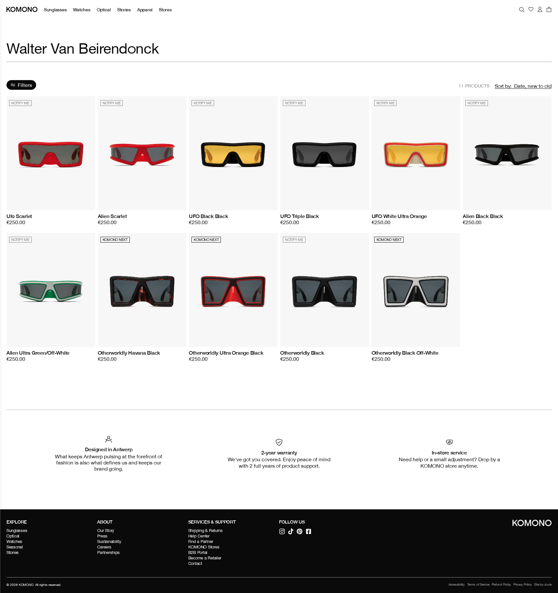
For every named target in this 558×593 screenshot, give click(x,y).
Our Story (105, 530)
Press (102, 536)
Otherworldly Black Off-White (405, 352)
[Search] (521, 9)
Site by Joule (543, 584)
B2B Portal (197, 552)
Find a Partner (200, 541)
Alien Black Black (483, 216)
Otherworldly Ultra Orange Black (226, 352)
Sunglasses (55, 9)
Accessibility (457, 584)
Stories (124, 9)
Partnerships (108, 552)
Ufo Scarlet (19, 216)
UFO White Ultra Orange (399, 216)
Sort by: (503, 85)
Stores (165, 9)
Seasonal (14, 547)
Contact (195, 563)
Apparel (144, 9)
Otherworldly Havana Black (129, 352)
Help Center (199, 536)
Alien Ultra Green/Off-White (37, 352)
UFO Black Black (208, 216)
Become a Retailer (205, 558)
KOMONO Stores (204, 547)
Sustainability (109, 541)
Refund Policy (501, 584)
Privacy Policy (522, 584)
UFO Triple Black (299, 216)
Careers (104, 547)
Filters (25, 85)
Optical (104, 9)
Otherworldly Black (302, 352)
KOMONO (26, 585)
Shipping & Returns (205, 530)
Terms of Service (478, 584)
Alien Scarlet (112, 216)
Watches (81, 9)
